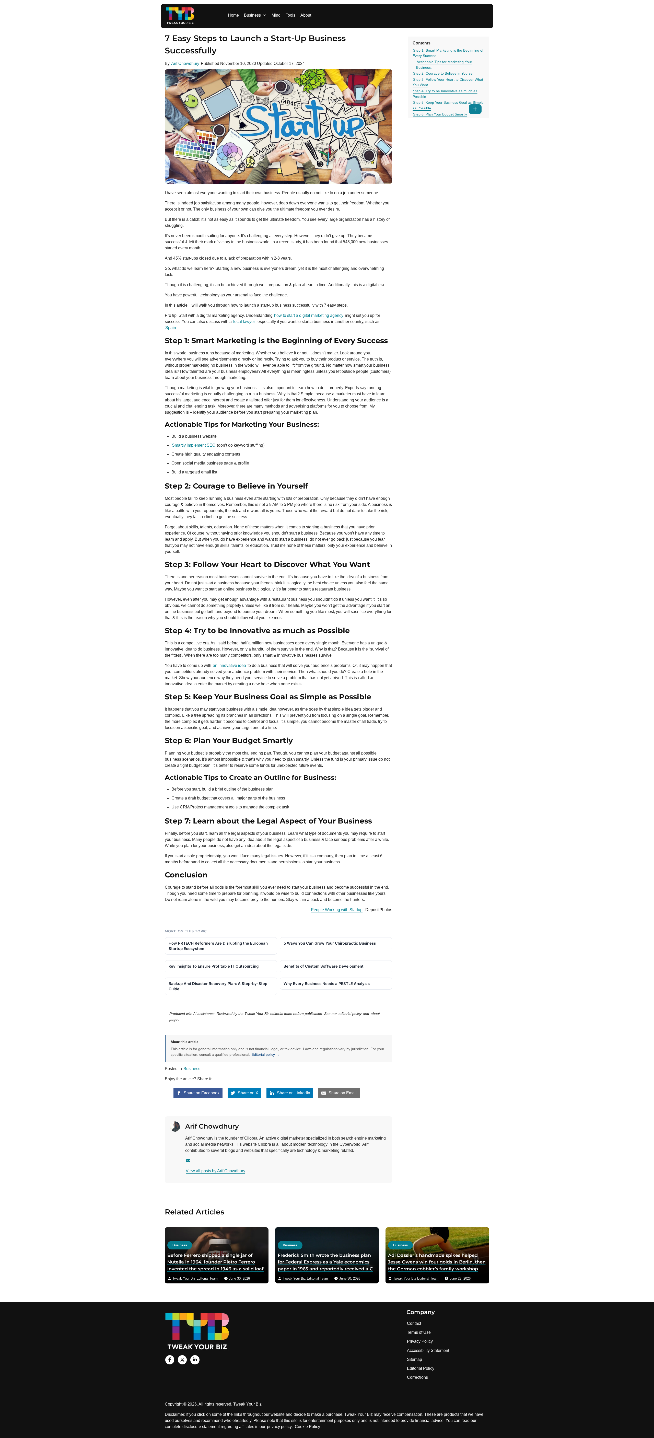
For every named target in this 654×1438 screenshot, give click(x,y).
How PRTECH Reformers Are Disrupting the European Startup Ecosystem (218, 946)
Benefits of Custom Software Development (324, 966)
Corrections (417, 1377)
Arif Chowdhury (185, 63)
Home (233, 15)
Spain (170, 328)
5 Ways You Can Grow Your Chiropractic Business (330, 943)
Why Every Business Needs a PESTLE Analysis (327, 983)
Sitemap (414, 1359)
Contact (414, 1323)
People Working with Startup (337, 910)
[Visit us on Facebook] (170, 1360)
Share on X (247, 1093)
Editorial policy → (265, 1054)
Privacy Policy (420, 1341)
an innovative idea (229, 665)
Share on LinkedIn (293, 1093)
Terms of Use (419, 1332)
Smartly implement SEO (193, 445)
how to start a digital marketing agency (308, 315)
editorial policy (349, 1014)
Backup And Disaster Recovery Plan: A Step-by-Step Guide (218, 986)
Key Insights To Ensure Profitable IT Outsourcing (214, 966)
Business (252, 15)
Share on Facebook (201, 1093)
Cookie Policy (307, 1426)
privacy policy (279, 1426)
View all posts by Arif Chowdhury (215, 1171)
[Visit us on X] (182, 1360)
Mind (276, 15)
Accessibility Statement (428, 1350)
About (305, 15)
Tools (290, 15)
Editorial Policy (420, 1368)
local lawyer (244, 321)
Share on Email (342, 1093)
